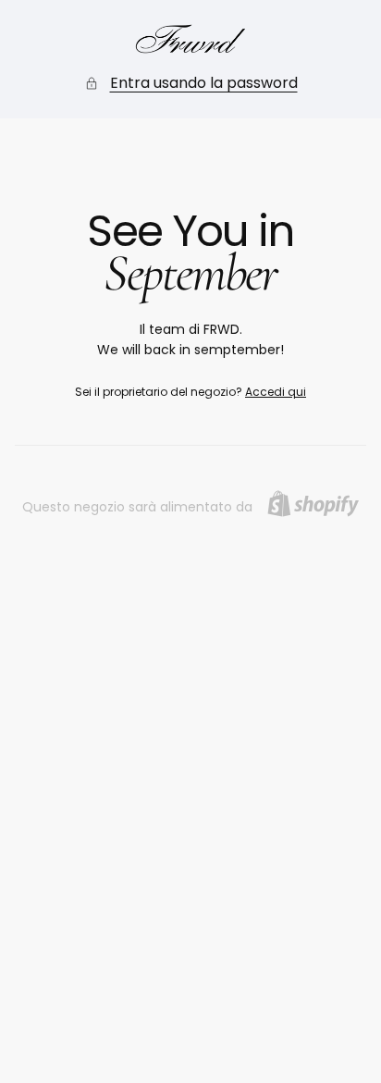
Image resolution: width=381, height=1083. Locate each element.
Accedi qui (275, 392)
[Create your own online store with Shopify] (313, 503)
